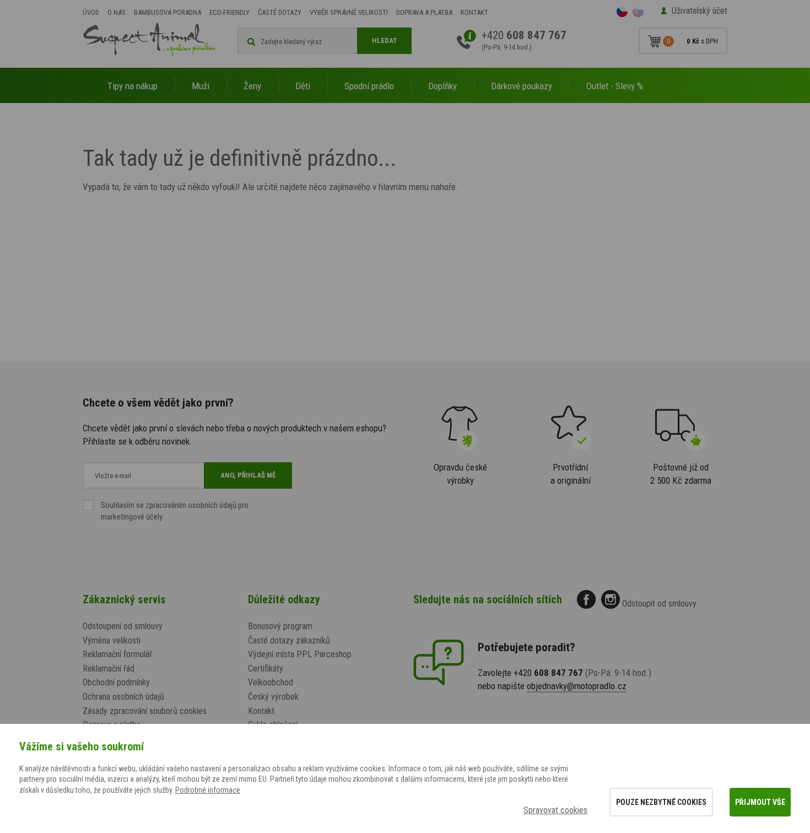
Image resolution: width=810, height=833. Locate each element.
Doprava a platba (424, 12)
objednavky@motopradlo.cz (577, 685)
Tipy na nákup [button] (132, 85)
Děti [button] (302, 85)
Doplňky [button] (442, 85)
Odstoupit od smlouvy (659, 603)
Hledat (384, 40)
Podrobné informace (207, 790)
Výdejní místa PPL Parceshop (300, 654)
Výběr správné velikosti (349, 12)
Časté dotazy (279, 12)
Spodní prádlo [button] (369, 85)
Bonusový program (280, 626)
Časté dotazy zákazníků (289, 640)
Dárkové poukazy (521, 85)
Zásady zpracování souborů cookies (145, 711)
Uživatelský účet (699, 11)
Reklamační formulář (117, 654)
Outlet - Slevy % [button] (614, 85)
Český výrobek (273, 696)
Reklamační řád (108, 668)
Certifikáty (265, 668)
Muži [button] (200, 85)
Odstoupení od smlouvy (123, 626)
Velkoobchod (270, 682)
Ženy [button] (252, 85)
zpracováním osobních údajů (190, 505)
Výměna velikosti (112, 640)
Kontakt (474, 12)
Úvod (91, 12)
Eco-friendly (229, 12)
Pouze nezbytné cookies (661, 802)
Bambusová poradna (167, 12)
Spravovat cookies (555, 810)
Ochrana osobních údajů (123, 696)
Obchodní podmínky (116, 682)
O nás (116, 12)
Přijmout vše (760, 802)
